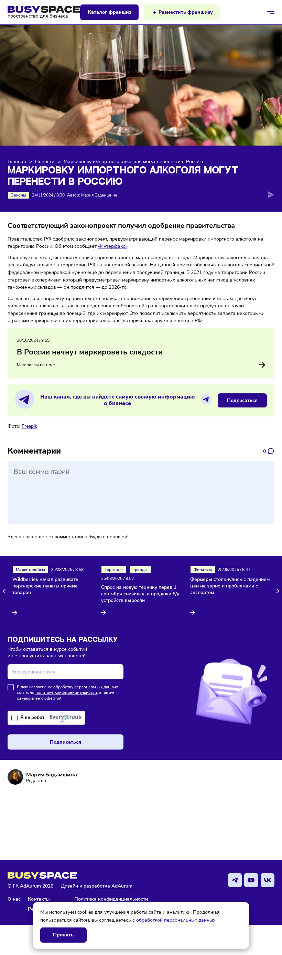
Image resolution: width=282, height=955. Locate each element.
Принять (63, 935)
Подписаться (242, 400)
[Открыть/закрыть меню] (271, 12)
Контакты (39, 898)
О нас (14, 898)
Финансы (203, 569)
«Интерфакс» (112, 246)
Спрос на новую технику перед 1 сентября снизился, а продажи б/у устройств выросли (140, 594)
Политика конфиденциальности (111, 898)
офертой (53, 698)
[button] (5, 591)
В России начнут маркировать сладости (90, 352)
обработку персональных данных (85, 687)
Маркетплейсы (30, 569)
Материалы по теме (36, 365)
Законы (18, 195)
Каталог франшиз (109, 12)
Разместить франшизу (186, 12)
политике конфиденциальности (66, 692)
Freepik (29, 426)
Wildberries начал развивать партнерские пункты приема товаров (45, 586)
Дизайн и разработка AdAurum (96, 886)
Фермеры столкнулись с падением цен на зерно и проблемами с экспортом (230, 586)
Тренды (140, 569)
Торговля (114, 569)
